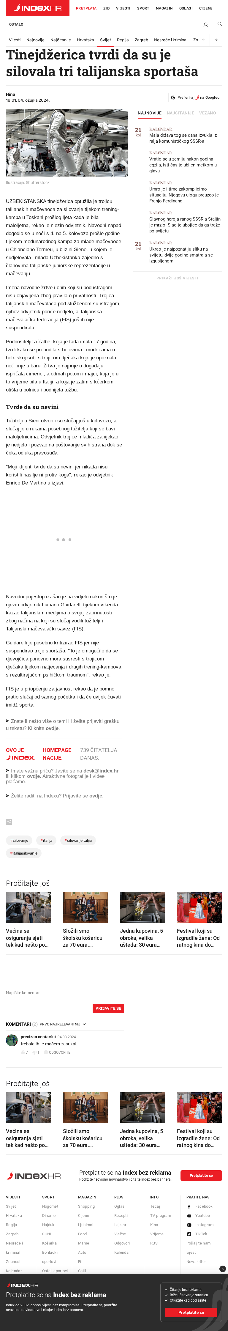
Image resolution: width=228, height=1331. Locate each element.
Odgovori (122, 1243)
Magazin (87, 1197)
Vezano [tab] (207, 113)
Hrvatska (85, 40)
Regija (123, 40)
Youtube (202, 1215)
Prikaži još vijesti (177, 278)
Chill (82, 1271)
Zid (106, 8)
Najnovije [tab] (150, 113)
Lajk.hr (120, 1225)
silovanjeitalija (78, 840)
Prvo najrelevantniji (60, 1024)
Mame (83, 1243)
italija (46, 840)
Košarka (49, 1243)
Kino (154, 1225)
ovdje (33, 776)
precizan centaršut (38, 1036)
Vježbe (120, 1234)
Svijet (105, 40)
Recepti (121, 1215)
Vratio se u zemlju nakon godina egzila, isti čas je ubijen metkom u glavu (183, 162)
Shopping (86, 1206)
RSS (154, 1243)
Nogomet (50, 1206)
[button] (13, 905)
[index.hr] (37, 8)
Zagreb (141, 40)
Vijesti (123, 8)
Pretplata (86, 8)
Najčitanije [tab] (180, 113)
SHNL (47, 1234)
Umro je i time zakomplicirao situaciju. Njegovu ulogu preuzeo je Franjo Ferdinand (184, 192)
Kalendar (14, 1271)
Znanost (13, 1261)
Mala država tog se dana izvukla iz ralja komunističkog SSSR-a (183, 135)
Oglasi (186, 8)
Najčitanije (60, 40)
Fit (80, 1261)
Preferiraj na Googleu (198, 97)
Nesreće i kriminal (170, 40)
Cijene (205, 8)
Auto (82, 1252)
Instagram (204, 1225)
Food (82, 1234)
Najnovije (35, 40)
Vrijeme (157, 1234)
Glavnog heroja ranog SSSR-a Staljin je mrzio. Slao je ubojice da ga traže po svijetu (185, 222)
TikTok (201, 1234)
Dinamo (49, 1215)
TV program (160, 1215)
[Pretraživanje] (217, 25)
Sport (143, 8)
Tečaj (155, 1206)
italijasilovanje (23, 853)
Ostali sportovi (55, 1271)
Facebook (204, 1206)
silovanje (19, 840)
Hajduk (48, 1225)
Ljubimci (85, 1225)
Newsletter (196, 1261)
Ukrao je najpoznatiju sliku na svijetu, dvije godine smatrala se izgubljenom (181, 252)
